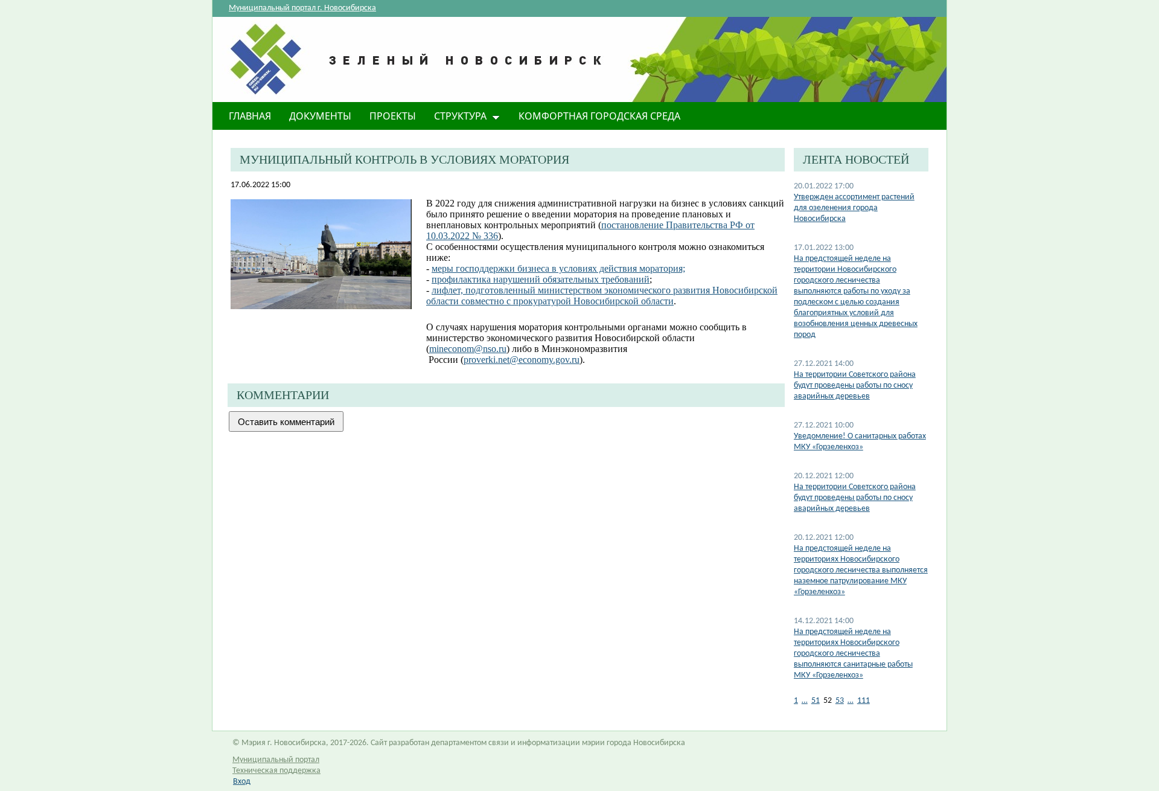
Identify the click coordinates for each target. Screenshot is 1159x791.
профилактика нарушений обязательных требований (541, 279)
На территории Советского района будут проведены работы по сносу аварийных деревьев (855, 385)
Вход (242, 781)
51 (815, 700)
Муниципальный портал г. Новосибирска (302, 8)
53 (839, 700)
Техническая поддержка (276, 770)
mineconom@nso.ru (467, 349)
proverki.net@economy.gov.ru (522, 359)
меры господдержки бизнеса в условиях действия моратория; (558, 268)
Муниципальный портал (275, 759)
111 (863, 700)
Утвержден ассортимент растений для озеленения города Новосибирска (854, 208)
